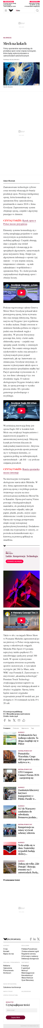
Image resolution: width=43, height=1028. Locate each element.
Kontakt (6, 951)
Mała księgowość (28, 973)
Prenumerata (8, 970)
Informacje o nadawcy (30, 956)
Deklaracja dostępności (30, 959)
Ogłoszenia (7, 968)
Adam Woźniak (9, 181)
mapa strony (8, 991)
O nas (5, 949)
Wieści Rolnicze (27, 978)
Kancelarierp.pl (27, 975)
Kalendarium (26, 991)
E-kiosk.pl (25, 966)
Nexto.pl (25, 970)
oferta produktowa (10, 995)
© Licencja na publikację (12, 712)
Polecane (16, 728)
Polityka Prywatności (29, 949)
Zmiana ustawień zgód (30, 951)
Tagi (32, 728)
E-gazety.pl (26, 968)
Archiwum (7, 973)
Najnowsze (25, 728)
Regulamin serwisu (29, 954)
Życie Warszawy (28, 980)
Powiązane (6, 728)
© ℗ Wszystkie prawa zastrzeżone (16, 714)
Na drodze (7, 38)
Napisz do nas (8, 954)
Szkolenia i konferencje (12, 987)
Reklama (6, 966)
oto (18, 10)
